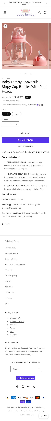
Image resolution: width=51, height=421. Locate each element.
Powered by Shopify (26, 407)
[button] (5, 12)
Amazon (13, 325)
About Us (8, 287)
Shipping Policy (11, 259)
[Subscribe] (38, 369)
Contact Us (9, 292)
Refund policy (39, 407)
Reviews (8, 281)
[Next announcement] (46, 3)
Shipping (4, 100)
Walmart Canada (17, 321)
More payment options (25, 146)
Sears (12, 328)
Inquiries (8, 298)
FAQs (7, 303)
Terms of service (26, 411)
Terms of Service (11, 253)
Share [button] (7, 224)
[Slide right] (31, 74)
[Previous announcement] (4, 3)
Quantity (5, 119)
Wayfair (13, 335)
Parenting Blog (11, 276)
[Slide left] (20, 74)
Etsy (11, 331)
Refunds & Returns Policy (15, 264)
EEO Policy (9, 270)
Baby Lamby (16, 407)
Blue (16, 114)
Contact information (26, 415)
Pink (6, 114)
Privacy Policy (10, 248)
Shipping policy (39, 411)
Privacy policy (14, 411)
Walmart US (15, 318)
